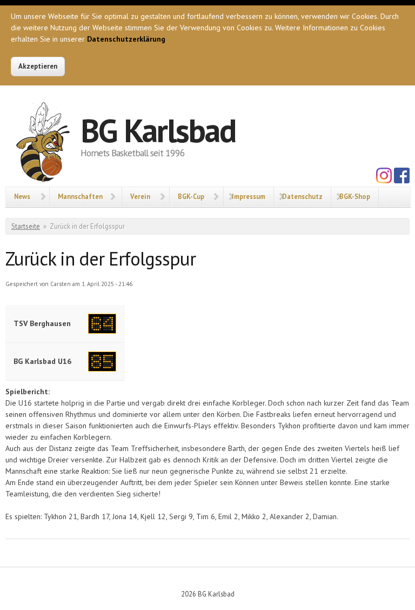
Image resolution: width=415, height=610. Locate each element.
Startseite (25, 226)
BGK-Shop (354, 196)
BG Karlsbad (158, 130)
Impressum (248, 196)
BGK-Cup (191, 196)
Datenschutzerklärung (126, 39)
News (22, 196)
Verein (140, 196)
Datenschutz (302, 196)
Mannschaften (80, 196)
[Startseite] (43, 144)
